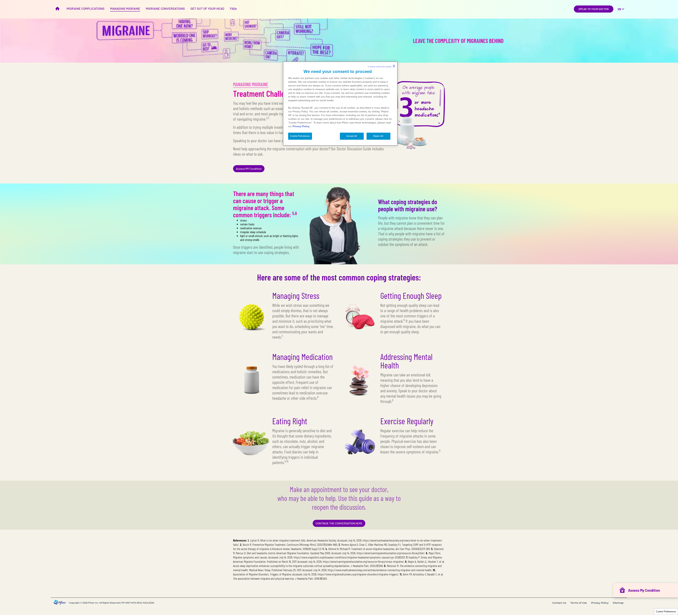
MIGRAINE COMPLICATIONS (86, 8)
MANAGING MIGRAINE (125, 8)
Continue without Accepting (381, 66)
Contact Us (559, 602)
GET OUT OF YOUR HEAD (207, 8)
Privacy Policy (600, 602)
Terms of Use (578, 602)
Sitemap (618, 602)
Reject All (378, 136)
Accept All (351, 136)
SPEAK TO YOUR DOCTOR (593, 9)
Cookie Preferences (666, 611)
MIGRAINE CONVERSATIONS (165, 8)
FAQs (233, 8)
